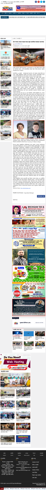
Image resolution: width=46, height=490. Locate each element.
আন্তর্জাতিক (19, 13)
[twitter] (39, 2)
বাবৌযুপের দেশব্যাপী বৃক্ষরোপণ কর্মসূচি (5, 107)
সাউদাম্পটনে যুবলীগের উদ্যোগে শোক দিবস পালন (7, 431)
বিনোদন (27, 13)
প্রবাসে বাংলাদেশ (26, 455)
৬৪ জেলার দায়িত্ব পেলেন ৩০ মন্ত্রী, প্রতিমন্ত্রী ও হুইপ (5, 58)
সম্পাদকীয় (41, 455)
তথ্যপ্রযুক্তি (31, 13)
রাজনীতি (14, 13)
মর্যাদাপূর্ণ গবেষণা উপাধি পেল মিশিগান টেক (39, 347)
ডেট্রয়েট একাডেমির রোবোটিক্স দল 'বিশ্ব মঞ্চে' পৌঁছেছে (39, 338)
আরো (38, 13)
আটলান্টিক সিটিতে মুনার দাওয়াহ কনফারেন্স (5, 78)
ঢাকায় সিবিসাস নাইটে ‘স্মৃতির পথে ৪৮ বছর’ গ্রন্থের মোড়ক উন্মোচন (22, 432)
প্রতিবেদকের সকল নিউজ (39, 322)
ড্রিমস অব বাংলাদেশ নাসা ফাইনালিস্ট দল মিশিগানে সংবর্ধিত (17, 348)
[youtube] (44, 2)
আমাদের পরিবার (35, 470)
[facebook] (36, 2)
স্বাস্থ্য (34, 455)
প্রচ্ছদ (3, 13)
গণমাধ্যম (19, 455)
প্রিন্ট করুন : (40, 196)
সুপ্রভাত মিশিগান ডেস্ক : (19, 44)
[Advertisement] (23, 27)
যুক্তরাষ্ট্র (10, 13)
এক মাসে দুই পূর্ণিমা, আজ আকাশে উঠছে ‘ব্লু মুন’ (17, 338)
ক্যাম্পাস (12, 455)
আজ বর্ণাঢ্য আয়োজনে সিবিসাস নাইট (23, 443)
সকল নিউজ (34, 472)
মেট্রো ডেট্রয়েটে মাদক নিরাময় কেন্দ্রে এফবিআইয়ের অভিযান (6, 444)
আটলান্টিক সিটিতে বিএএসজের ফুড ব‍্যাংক (5, 87)
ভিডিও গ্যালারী (35, 464)
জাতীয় (6, 13)
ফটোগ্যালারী (34, 467)
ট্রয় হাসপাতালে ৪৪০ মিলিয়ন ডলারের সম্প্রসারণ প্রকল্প (5, 47)
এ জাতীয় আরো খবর (17, 329)
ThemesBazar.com (40, 484)
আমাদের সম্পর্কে (35, 462)
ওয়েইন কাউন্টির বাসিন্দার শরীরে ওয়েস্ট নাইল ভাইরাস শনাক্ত (23, 17)
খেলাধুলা (23, 13)
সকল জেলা (34, 477)
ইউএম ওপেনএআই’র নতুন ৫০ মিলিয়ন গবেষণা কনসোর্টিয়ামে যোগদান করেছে (28, 348)
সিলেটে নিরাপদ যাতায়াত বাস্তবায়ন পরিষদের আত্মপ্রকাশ (5, 138)
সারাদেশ (35, 13)
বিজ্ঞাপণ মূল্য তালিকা (36, 475)
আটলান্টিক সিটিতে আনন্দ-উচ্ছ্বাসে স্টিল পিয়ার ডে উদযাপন (5, 117)
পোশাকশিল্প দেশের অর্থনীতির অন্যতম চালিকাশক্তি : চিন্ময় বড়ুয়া (5, 68)
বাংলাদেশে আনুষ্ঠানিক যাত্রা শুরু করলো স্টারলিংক (28, 338)
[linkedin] (41, 2)
